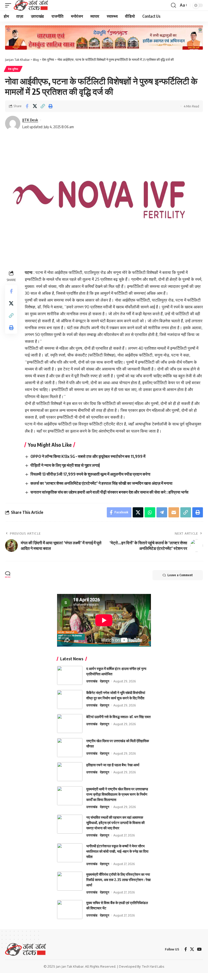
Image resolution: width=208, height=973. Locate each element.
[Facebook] (185, 949)
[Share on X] (34, 106)
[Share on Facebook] (26, 106)
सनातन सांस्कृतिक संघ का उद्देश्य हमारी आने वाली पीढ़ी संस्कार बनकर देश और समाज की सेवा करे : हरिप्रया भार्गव (109, 492)
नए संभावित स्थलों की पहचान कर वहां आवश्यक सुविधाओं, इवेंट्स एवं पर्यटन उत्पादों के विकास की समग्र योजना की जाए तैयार (115, 822)
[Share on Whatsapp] (150, 512)
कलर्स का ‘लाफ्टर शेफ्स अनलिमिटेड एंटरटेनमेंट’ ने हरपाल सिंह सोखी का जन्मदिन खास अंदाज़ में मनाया (101, 483)
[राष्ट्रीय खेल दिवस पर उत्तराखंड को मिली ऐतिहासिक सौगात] (69, 747)
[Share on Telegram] (162, 512)
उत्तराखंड (91, 681)
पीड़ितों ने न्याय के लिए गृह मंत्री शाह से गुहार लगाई (65, 465)
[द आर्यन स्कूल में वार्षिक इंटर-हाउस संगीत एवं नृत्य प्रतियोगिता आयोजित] (69, 675)
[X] (192, 949)
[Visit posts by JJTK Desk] (12, 123)
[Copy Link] (42, 106)
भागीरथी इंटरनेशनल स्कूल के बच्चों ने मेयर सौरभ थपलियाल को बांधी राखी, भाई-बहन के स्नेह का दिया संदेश (117, 851)
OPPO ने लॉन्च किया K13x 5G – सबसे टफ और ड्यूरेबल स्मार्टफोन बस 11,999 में (87, 456)
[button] (9, 5)
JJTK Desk (30, 120)
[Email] (173, 512)
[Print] (50, 106)
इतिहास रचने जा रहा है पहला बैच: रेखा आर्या (112, 765)
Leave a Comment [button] (180, 575)
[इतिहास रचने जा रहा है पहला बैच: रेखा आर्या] (69, 771)
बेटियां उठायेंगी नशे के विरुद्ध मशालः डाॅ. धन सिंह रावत (118, 717)
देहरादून (104, 681)
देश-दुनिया (13, 68)
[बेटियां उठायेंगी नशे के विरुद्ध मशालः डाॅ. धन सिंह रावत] (69, 723)
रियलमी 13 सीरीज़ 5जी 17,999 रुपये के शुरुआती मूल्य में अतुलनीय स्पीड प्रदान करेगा (90, 474)
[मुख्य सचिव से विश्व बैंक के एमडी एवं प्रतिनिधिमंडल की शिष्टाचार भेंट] (69, 909)
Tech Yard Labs (153, 966)
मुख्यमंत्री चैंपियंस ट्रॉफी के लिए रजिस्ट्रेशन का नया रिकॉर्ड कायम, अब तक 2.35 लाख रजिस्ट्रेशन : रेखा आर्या (118, 879)
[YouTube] (199, 949)
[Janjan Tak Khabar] (31, 5)
